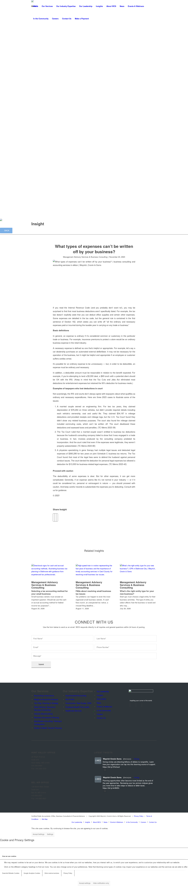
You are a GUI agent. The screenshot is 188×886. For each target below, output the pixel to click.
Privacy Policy (138, 816)
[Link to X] (140, 705)
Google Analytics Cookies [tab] (32, 873)
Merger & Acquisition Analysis (61, 27)
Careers (35, 109)
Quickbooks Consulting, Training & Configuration (68, 46)
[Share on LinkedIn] (57, 517)
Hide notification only (101, 883)
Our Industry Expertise (41, 53)
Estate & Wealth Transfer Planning (62, 50)
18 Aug (136, 759)
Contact (35, 116)
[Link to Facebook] (128, 705)
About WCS (37, 91)
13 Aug (136, 777)
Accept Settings (38, 834)
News (47, 98)
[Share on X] (55, 517)
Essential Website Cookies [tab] (10, 873)
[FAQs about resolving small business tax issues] (94, 572)
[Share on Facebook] (54, 517)
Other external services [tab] (51, 873)
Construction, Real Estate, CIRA (62, 68)
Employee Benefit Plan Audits (61, 72)
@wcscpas (127, 759)
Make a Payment (39, 124)
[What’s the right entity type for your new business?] (138, 572)
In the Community (52, 105)
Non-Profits (53, 64)
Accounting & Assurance (44, 695)
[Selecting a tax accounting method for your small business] (49, 572)
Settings (50, 834)
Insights (35, 87)
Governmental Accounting (59, 61)
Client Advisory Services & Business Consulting (68, 35)
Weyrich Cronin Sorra (112, 758)
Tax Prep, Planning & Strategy (61, 31)
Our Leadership (38, 79)
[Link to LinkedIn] (134, 705)
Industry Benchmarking (58, 38)
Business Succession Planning (61, 42)
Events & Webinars (52, 102)
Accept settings (84, 883)
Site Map (44, 819)
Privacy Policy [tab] (67, 873)
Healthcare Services (57, 76)
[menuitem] (35, 6)
